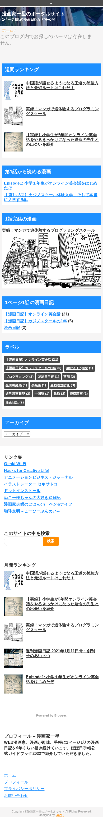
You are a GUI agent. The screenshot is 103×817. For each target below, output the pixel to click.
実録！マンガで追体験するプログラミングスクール (48, 230)
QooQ (60, 814)
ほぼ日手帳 (46, 377)
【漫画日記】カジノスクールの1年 (35, 321)
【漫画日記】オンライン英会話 (32, 314)
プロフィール (16, 782)
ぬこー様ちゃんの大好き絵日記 (32, 497)
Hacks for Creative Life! (26, 470)
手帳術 (36, 385)
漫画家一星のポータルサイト (33, 13)
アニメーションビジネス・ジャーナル (38, 477)
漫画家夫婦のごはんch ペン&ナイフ (38, 504)
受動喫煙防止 (60, 385)
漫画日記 (12, 327)
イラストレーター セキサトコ (31, 484)
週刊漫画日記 (15, 394)
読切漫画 (76, 394)
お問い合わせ (16, 795)
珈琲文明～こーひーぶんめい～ (32, 511)
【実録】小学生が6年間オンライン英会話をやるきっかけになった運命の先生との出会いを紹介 (62, 139)
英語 (66, 377)
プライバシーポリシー (24, 788)
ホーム (10, 775)
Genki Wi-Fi (15, 463)
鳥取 (57, 394)
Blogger (60, 715)
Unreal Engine (77, 368)
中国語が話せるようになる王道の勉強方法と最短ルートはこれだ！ (62, 85)
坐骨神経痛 (14, 385)
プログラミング (17, 377)
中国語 (39, 394)
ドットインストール (22, 490)
